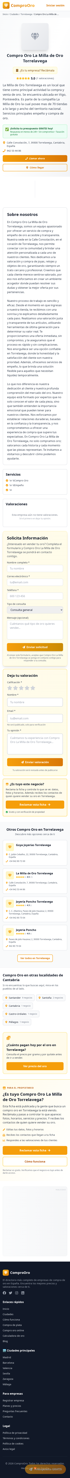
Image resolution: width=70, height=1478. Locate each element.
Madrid (7, 1357)
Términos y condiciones (16, 1438)
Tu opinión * (14, 730)
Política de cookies (13, 1443)
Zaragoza (8, 1378)
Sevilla (6, 1373)
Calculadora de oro (13, 1335)
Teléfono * (13, 590)
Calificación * (14, 682)
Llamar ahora (37, 158)
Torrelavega (26, 14)
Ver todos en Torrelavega (35, 958)
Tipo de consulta (16, 604)
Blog (5, 1341)
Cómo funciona (35, 1161)
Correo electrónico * (18, 576)
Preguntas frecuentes (15, 1411)
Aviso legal (9, 1449)
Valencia (7, 1368)
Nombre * (13, 694)
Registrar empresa (13, 1400)
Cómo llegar (37, 167)
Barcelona (8, 1362)
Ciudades (14, 14)
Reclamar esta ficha (33, 804)
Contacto (8, 1416)
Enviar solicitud (37, 647)
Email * (11, 710)
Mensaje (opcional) (17, 617)
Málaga (7, 1384)
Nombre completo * (18, 562)
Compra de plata (12, 1325)
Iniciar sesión (55, 5)
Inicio (5, 14)
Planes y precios (12, 1405)
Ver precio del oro (35, 1066)
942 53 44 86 (14, 150)
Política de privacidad (15, 1432)
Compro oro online (13, 1330)
